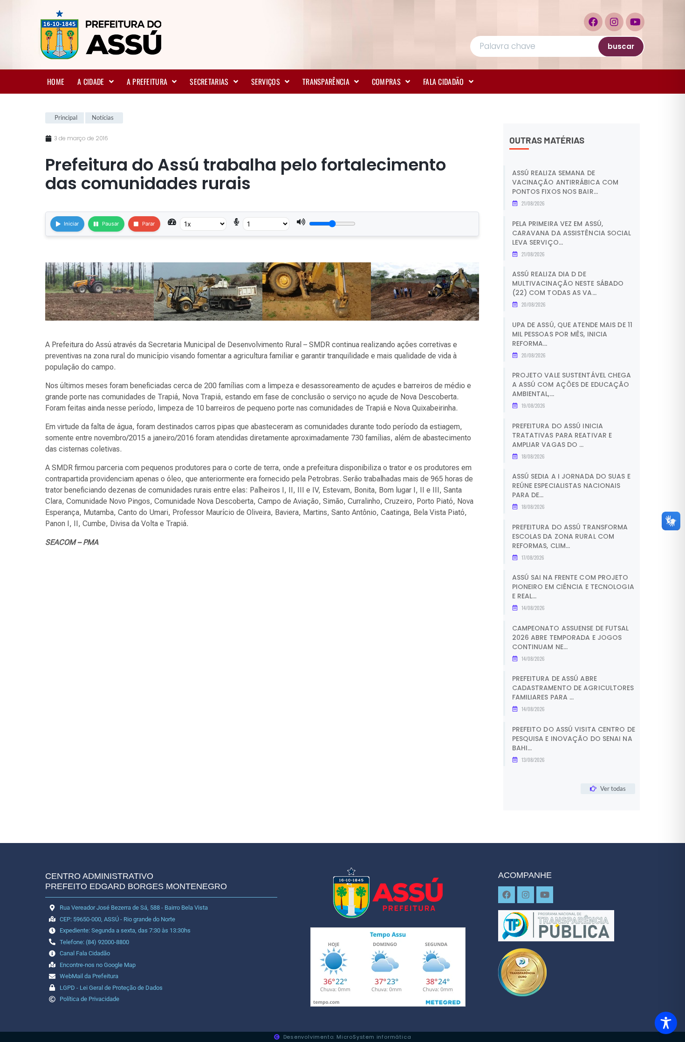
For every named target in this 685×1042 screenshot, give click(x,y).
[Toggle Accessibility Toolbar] (666, 1023)
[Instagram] (614, 22)
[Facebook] (593, 22)
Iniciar (71, 223)
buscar (621, 46)
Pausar (110, 223)
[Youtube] (635, 22)
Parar (148, 223)
